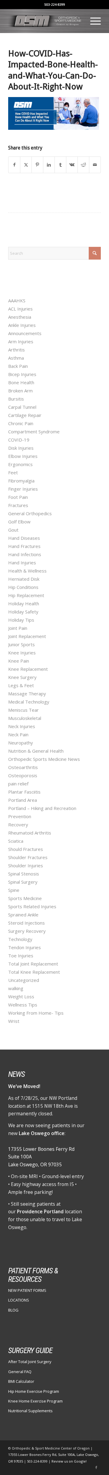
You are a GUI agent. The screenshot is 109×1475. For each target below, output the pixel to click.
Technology (20, 939)
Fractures (18, 505)
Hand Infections (24, 554)
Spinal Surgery (23, 882)
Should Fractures (25, 849)
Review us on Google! (69, 1461)
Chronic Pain (20, 423)
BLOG (13, 1310)
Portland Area (22, 800)
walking (15, 988)
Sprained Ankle (23, 915)
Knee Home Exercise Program (35, 1401)
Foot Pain (18, 497)
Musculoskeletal (24, 718)
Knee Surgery (22, 677)
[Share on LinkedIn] (48, 165)
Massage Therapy (27, 693)
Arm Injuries (20, 341)
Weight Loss (21, 996)
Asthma (16, 358)
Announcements (24, 333)
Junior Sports (21, 644)
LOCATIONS (18, 1300)
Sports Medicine (25, 898)
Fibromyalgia (21, 481)
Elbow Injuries (23, 456)
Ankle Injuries (22, 325)
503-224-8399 (54, 4)
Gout (13, 530)
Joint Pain (17, 628)
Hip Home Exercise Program (33, 1391)
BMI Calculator (21, 1381)
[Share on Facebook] (14, 165)
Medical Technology (28, 702)
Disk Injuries (21, 448)
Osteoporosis (22, 775)
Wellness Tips (22, 1005)
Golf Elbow (19, 522)
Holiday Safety (23, 612)
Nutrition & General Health (36, 751)
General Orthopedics (30, 513)
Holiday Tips (21, 620)
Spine (13, 890)
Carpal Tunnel (22, 407)
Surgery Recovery (27, 931)
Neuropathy (20, 743)
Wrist (13, 1021)
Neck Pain (18, 734)
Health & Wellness (27, 571)
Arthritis (16, 350)
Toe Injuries (20, 956)
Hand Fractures (24, 546)
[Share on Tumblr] (60, 165)
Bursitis (16, 399)
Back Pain (18, 366)
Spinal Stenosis (23, 874)
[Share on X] (25, 165)
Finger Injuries (23, 489)
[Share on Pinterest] (37, 165)
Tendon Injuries (24, 947)
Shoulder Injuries (25, 865)
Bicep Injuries (22, 374)
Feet (13, 472)
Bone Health (21, 382)
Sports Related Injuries (32, 906)
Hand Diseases (24, 538)
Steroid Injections (26, 923)
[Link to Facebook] (96, 1467)
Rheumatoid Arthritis (29, 833)
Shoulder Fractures (28, 857)
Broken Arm (20, 391)
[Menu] (92, 21)
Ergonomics (20, 464)
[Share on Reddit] (83, 165)
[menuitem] (92, 21)
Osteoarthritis (23, 767)
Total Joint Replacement (33, 964)
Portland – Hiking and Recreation (42, 808)
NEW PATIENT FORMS (27, 1290)
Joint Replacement (27, 636)
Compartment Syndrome (34, 431)
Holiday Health (23, 603)
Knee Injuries (22, 653)
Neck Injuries (21, 726)
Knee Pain (18, 661)
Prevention (19, 816)
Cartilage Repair (24, 415)
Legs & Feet (21, 685)
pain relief (18, 784)
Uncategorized (23, 980)
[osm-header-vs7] (45, 21)
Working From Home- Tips (36, 1013)
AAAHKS (16, 300)
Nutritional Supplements (30, 1410)
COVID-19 (18, 440)
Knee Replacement (28, 669)
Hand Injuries (22, 562)
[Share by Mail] (95, 165)
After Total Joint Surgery (29, 1361)
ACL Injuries (20, 309)
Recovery (18, 824)
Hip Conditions (23, 587)
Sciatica (15, 841)
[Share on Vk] (72, 165)
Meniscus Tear (23, 710)
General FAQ (19, 1371)
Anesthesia (19, 317)
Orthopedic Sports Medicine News (44, 759)
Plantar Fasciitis (24, 792)
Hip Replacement (26, 595)
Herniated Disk (23, 579)
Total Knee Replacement (34, 972)
